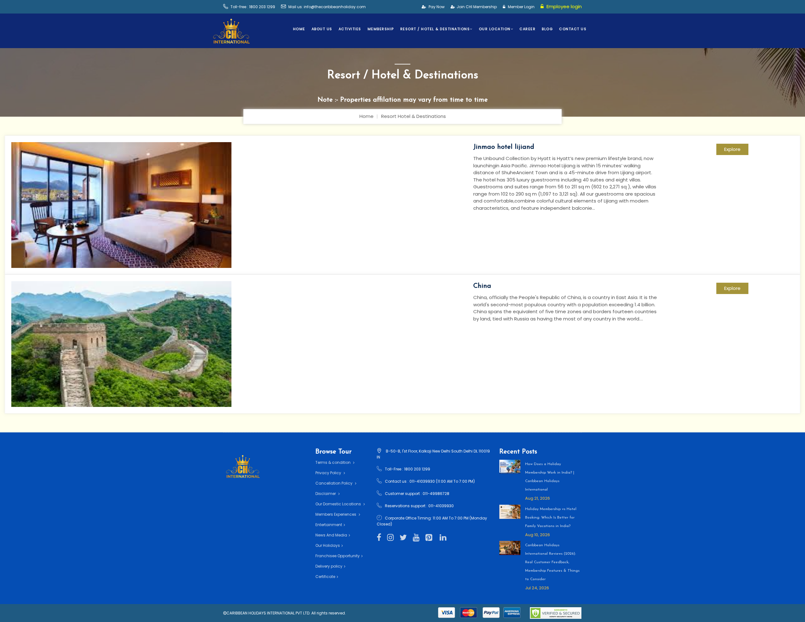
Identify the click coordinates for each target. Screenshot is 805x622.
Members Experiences (336, 514)
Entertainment (328, 524)
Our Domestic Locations (338, 504)
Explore (732, 149)
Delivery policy (328, 566)
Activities (350, 28)
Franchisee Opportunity (337, 555)
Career (527, 28)
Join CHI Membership (477, 6)
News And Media (331, 535)
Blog (547, 28)
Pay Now (436, 6)
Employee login (563, 6)
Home (299, 28)
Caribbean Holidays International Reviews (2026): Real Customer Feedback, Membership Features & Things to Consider (552, 562)
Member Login (521, 6)
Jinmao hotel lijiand (503, 147)
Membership (381, 28)
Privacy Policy (328, 472)
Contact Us (572, 28)
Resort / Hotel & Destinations (435, 28)
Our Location (495, 28)
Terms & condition (333, 462)
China (482, 286)
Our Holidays (327, 545)
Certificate (325, 576)
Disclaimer (326, 493)
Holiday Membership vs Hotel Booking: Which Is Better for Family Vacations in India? (550, 517)
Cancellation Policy (334, 483)
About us (322, 28)
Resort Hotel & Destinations (413, 116)
